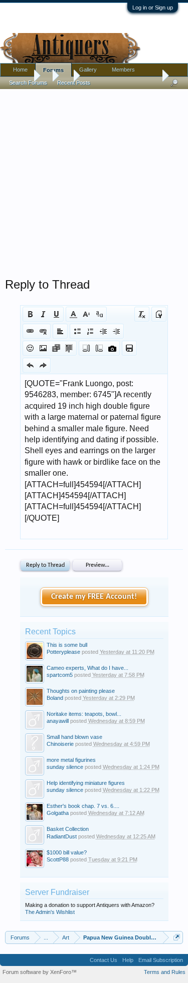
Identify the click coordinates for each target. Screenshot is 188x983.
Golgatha (58, 813)
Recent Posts (73, 83)
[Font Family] (99, 314)
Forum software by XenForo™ (40, 972)
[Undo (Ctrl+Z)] (30, 365)
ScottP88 (58, 859)
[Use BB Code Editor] (159, 314)
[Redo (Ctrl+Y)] (43, 365)
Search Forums (28, 83)
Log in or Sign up (152, 8)
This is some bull (67, 645)
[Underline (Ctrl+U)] (56, 314)
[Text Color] (73, 314)
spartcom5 (60, 675)
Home (20, 70)
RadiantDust (62, 836)
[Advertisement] (94, 181)
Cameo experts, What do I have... (87, 668)
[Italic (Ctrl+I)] (43, 314)
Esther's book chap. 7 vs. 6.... (83, 806)
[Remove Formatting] (142, 314)
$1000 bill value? (67, 852)
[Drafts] (129, 348)
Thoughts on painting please (81, 691)
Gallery (88, 70)
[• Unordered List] (77, 331)
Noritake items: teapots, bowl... (84, 714)
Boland (55, 698)
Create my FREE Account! (94, 597)
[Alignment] (60, 331)
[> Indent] (116, 331)
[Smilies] (30, 348)
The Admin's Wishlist (50, 912)
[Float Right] (99, 348)
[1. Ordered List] (90, 331)
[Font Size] (86, 314)
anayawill (58, 721)
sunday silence (65, 767)
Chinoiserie (60, 744)
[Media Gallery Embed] (112, 348)
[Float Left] (86, 348)
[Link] (30, 331)
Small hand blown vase (74, 737)
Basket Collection (68, 829)
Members (123, 70)
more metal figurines (71, 760)
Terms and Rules (164, 972)
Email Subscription (160, 960)
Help (127, 960)
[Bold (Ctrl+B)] (30, 314)
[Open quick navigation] (176, 937)
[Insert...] (69, 348)
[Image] (43, 348)
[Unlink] (43, 331)
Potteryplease (63, 652)
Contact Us (103, 960)
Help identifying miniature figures (86, 783)
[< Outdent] (103, 331)
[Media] (56, 348)
